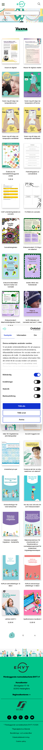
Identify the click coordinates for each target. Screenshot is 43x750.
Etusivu (7, 13)
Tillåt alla (21, 406)
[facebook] (9, 717)
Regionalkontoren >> (21, 694)
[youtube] (32, 717)
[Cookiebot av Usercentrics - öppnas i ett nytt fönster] (30, 328)
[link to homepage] (21, 4)
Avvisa (21, 420)
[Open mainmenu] (3, 4)
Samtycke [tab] (8, 335)
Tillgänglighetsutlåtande (21, 729)
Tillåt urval (21, 413)
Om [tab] (35, 335)
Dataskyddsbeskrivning (20, 737)
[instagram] (20, 717)
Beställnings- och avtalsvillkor (21, 733)
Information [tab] (21, 335)
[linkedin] (26, 717)
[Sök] (39, 4)
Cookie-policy (21, 741)
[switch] (37, 382)
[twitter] (15, 717)
